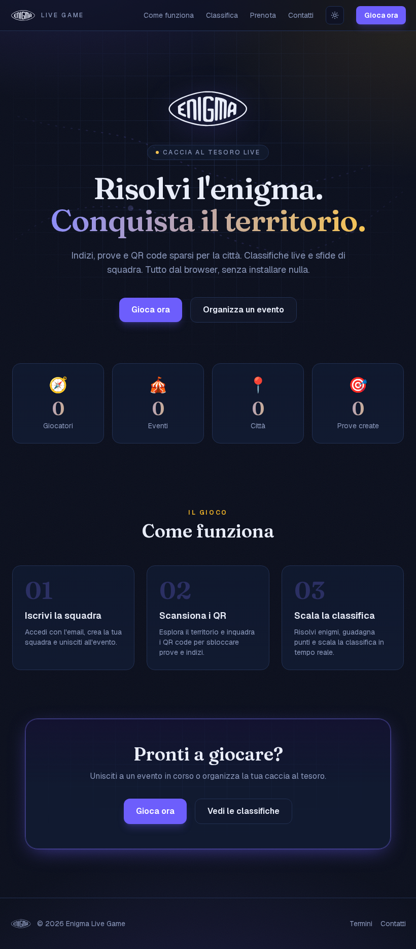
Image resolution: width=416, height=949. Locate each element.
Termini (361, 923)
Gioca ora (381, 15)
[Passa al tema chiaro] (335, 15)
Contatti (301, 15)
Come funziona (169, 15)
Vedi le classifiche (243, 811)
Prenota (263, 15)
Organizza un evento (243, 309)
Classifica (222, 15)
